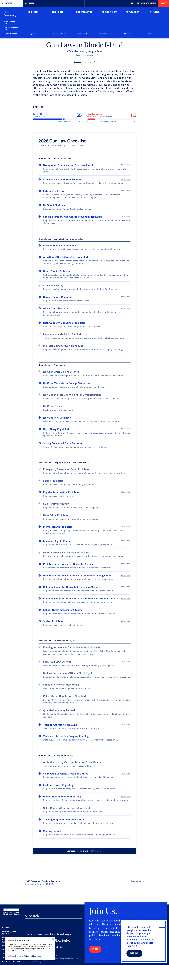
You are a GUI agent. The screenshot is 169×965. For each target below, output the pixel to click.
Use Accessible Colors (11, 961)
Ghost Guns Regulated (56, 308)
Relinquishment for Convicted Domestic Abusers (71, 587)
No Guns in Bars (52, 406)
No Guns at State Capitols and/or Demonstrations (72, 394)
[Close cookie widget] (53, 939)
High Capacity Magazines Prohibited (64, 322)
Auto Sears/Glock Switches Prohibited (65, 257)
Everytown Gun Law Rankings (48, 934)
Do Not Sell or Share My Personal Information (25, 956)
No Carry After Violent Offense (61, 371)
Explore (8, 3)
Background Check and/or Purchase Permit (68, 165)
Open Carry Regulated (56, 429)
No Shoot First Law (54, 205)
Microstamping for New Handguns (63, 345)
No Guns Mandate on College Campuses (66, 383)
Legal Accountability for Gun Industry (65, 334)
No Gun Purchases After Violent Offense (66, 552)
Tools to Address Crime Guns (60, 724)
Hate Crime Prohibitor (56, 515)
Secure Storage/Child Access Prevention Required (72, 216)
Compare (77, 62)
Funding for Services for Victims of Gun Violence (71, 647)
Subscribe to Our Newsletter (143, 3)
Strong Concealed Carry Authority (62, 443)
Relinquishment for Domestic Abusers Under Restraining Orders (80, 598)
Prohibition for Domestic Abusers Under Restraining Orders (77, 575)
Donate (164, 3)
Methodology (137, 881)
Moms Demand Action (9, 22)
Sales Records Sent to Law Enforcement (66, 808)
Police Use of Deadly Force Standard (64, 696)
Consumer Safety (53, 285)
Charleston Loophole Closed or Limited (65, 773)
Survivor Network (10, 33)
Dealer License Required (57, 297)
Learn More (134, 953)
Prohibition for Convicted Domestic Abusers (68, 564)
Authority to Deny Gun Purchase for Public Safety (72, 762)
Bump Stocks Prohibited (57, 271)
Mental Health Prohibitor (57, 526)
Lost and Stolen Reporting (58, 785)
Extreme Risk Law (53, 191)
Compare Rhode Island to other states (84, 850)
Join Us (95, 949)
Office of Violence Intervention (61, 684)
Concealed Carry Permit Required (62, 179)
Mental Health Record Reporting (62, 796)
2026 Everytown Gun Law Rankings (42, 881)
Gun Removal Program (56, 503)
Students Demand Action (10, 28)
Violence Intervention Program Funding (66, 736)
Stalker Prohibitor (53, 621)
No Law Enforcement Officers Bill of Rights (68, 673)
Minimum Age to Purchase (58, 541)
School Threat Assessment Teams (62, 609)
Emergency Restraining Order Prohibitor (66, 469)
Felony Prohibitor (53, 480)
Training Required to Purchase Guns (64, 819)
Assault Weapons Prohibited (59, 245)
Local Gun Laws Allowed (57, 661)
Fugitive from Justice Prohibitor (61, 492)
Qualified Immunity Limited (59, 710)
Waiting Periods (52, 831)
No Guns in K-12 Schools (57, 417)
